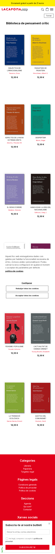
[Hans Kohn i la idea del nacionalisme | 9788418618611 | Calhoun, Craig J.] (40, 187)
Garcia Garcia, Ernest (14, 421)
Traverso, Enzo (14, 73)
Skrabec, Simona (14, 210)
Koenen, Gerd (41, 421)
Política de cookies (27, 490)
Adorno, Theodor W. (14, 143)
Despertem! (41, 138)
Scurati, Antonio (14, 349)
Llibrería (27, 466)
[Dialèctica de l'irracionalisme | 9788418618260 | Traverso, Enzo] (14, 47)
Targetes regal (27, 472)
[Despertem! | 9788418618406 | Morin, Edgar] (40, 117)
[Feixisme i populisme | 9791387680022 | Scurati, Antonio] (14, 326)
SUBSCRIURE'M (27, 547)
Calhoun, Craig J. (40, 212)
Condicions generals (27, 485)
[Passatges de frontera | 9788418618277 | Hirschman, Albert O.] (40, 47)
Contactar (27, 509)
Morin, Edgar (40, 140)
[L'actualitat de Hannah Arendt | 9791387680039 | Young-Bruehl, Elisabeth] (40, 326)
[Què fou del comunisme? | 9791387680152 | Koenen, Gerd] (40, 395)
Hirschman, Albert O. (40, 73)
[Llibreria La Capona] (14, 10)
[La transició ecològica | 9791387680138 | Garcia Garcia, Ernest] (14, 395)
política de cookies (14, 271)
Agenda (27, 503)
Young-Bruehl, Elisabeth (41, 352)
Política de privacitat (27, 488)
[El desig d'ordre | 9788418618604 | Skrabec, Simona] (14, 187)
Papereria (27, 469)
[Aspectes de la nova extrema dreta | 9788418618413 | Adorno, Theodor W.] (14, 117)
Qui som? (27, 506)
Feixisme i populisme (14, 346)
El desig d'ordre (14, 207)
